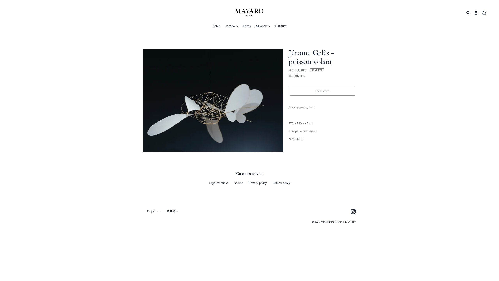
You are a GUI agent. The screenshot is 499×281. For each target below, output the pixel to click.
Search (238, 183)
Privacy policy (258, 183)
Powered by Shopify (345, 222)
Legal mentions (218, 183)
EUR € (171, 211)
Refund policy (281, 183)
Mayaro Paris (327, 222)
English (151, 211)
